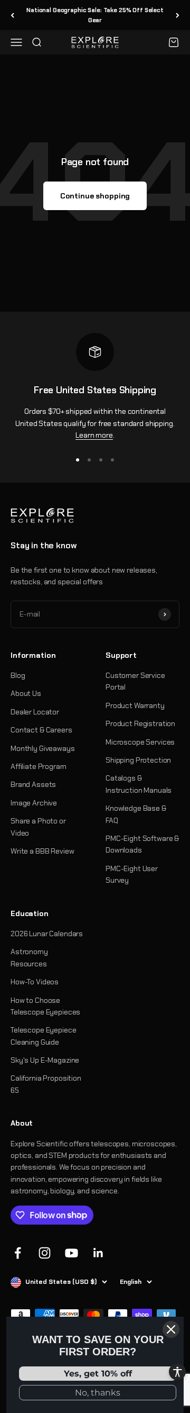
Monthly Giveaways (43, 748)
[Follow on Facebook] (18, 1253)
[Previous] (12, 15)
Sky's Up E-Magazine (45, 1060)
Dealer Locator (35, 712)
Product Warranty (135, 705)
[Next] (177, 15)
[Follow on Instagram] (44, 1253)
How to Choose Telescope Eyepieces (45, 1006)
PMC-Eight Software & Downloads (142, 844)
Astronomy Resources (29, 957)
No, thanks (97, 1393)
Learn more (94, 435)
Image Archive (34, 803)
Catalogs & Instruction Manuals (139, 783)
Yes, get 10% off (98, 1374)
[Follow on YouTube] (71, 1253)
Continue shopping (95, 196)
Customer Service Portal (135, 681)
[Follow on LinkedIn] (98, 1253)
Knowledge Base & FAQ (136, 814)
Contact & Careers (41, 730)
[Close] (171, 1329)
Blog (18, 675)
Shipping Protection (138, 760)
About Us (26, 693)
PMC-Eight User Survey (132, 874)
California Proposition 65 (46, 1083)
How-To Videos (35, 981)
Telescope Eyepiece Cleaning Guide (43, 1035)
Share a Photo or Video (38, 826)
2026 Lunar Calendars (47, 933)
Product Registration (140, 723)
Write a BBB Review (42, 851)
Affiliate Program (38, 766)
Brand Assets (33, 784)
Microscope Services (140, 742)
